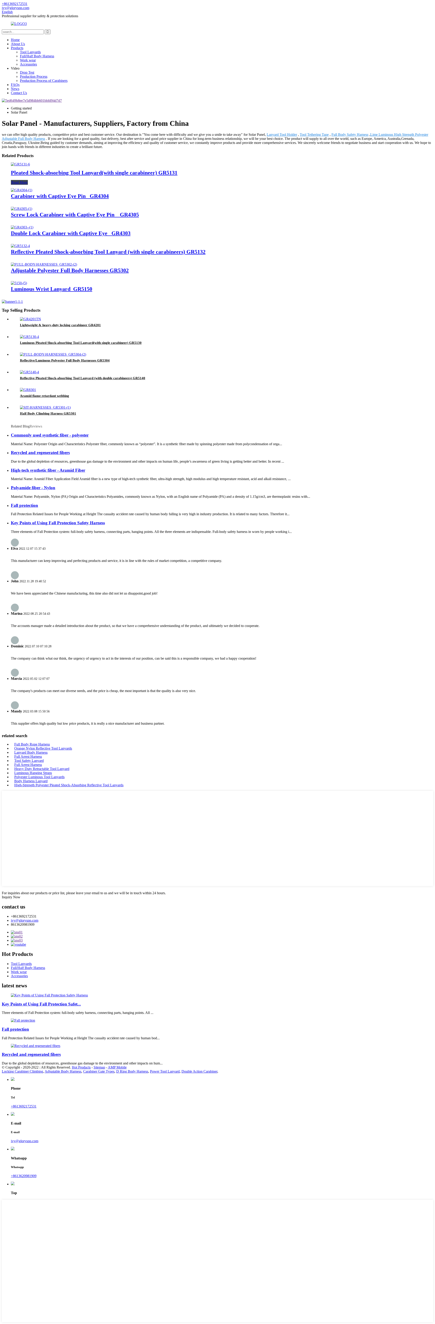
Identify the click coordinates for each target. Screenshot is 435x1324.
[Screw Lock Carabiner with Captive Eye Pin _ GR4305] (21, 209)
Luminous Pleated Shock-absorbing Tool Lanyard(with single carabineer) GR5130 (81, 343)
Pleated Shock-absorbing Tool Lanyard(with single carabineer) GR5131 (94, 173)
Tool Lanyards (30, 52)
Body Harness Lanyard (31, 781)
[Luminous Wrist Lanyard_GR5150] (19, 283)
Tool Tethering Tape (314, 134)
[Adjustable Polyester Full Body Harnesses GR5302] (44, 264)
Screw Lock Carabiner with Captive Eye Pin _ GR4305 (75, 215)
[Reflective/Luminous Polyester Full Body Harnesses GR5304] (53, 354)
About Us (18, 44)
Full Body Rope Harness (32, 744)
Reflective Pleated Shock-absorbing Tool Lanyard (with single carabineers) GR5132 (108, 252)
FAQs (15, 85)
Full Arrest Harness (28, 756)
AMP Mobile (117, 1067)
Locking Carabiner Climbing (22, 1071)
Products (17, 48)
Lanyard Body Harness (31, 752)
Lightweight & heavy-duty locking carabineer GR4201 (60, 325)
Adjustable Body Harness (63, 1071)
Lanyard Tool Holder (282, 134)
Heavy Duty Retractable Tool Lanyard (41, 769)
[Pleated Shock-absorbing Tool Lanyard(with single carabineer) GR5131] (20, 164)
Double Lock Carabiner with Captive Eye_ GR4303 (70, 233)
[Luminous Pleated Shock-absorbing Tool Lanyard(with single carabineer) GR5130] (29, 337)
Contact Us (19, 93)
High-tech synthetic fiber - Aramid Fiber (48, 470)
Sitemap (99, 1067)
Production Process (33, 76)
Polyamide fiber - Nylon (33, 487)
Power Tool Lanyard (165, 1071)
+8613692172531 (23, 1106)
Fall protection (24, 505)
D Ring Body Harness (132, 1071)
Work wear (28, 60)
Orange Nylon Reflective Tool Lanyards (43, 748)
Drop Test (27, 72)
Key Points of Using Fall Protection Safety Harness (58, 522)
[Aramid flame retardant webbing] (28, 390)
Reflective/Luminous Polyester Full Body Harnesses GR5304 (65, 360)
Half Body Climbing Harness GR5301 (48, 413)
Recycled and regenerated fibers (40, 452)
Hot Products (81, 1067)
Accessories (28, 64)
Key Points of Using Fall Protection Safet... (41, 1004)
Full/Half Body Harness (37, 56)
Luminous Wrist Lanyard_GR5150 (51, 289)
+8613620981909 (23, 1176)
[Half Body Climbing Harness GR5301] (45, 407)
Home (15, 40)
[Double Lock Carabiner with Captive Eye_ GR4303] (22, 227)
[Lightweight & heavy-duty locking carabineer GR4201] (30, 319)
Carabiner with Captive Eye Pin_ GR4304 (60, 196)
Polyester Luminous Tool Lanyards (39, 777)
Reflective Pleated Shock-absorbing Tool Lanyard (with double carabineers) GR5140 (82, 378)
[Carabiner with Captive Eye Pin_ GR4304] (21, 190)
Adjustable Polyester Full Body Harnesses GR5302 (70, 270)
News (15, 89)
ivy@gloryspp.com (24, 920)
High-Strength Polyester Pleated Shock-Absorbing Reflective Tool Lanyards (68, 785)
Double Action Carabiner (199, 1071)
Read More (19, 182)
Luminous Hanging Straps (33, 773)
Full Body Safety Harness (349, 134)
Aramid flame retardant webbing (44, 396)
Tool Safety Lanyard (29, 761)
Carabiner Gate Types (98, 1071)
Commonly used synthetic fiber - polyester (50, 435)
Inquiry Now (11, 897)
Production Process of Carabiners (44, 81)
